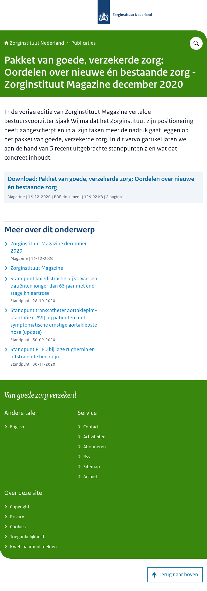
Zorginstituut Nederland (37, 43)
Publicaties (83, 43)
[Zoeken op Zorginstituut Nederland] (196, 43)
